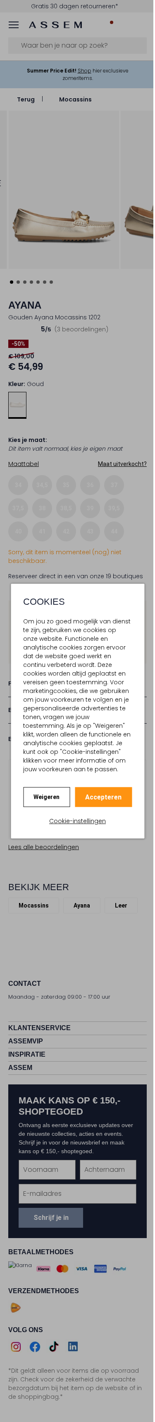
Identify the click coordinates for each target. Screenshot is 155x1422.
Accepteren (103, 797)
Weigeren (46, 797)
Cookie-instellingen (77, 821)
